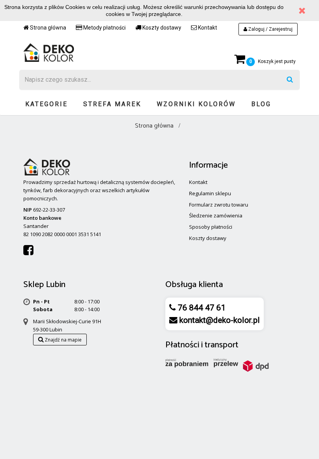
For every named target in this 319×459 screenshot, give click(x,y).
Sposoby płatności (210, 226)
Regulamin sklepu (210, 193)
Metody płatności (104, 28)
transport (221, 345)
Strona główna (47, 28)
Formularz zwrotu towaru (218, 204)
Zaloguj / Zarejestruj (270, 29)
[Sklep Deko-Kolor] (48, 52)
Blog (261, 104)
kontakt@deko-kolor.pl (218, 320)
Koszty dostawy (161, 28)
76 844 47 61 (201, 307)
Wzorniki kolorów (196, 104)
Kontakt (207, 28)
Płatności (182, 345)
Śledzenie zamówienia (215, 215)
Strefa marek (112, 104)
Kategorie (46, 104)
